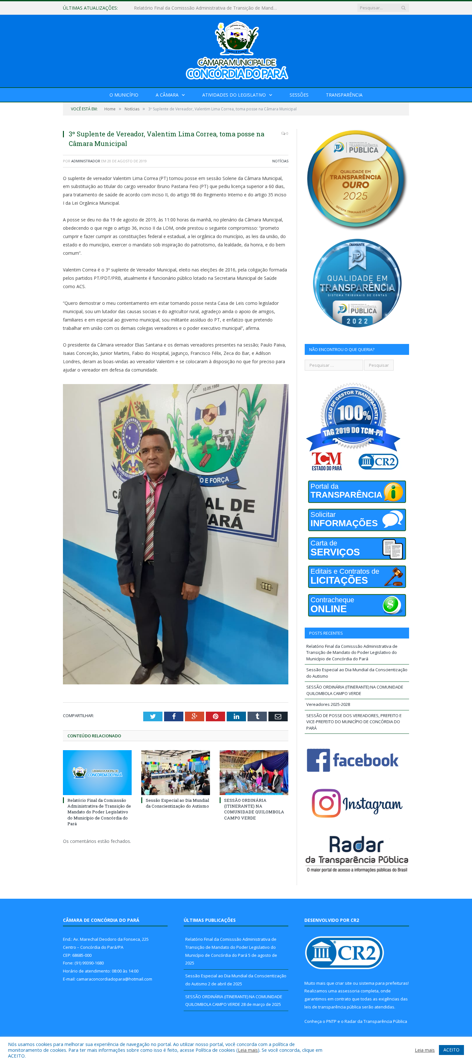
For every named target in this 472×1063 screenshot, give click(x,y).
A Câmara (167, 95)
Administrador (85, 161)
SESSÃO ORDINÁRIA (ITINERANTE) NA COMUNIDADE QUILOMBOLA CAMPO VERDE (254, 809)
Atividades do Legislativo (234, 95)
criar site (343, 983)
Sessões (299, 95)
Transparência (344, 95)
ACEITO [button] (451, 1050)
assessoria (349, 991)
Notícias (280, 161)
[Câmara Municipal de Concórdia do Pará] (236, 49)
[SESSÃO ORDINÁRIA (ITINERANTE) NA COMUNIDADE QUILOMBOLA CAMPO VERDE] (254, 772)
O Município (123, 95)
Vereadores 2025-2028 (328, 704)
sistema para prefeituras (383, 983)
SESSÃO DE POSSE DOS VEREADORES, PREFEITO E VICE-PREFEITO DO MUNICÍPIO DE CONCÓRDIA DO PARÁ (354, 722)
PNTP (331, 1021)
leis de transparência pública (332, 1007)
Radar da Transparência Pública (376, 1021)
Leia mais (248, 1050)
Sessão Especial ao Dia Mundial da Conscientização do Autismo (200, 8)
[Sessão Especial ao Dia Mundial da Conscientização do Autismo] (175, 772)
